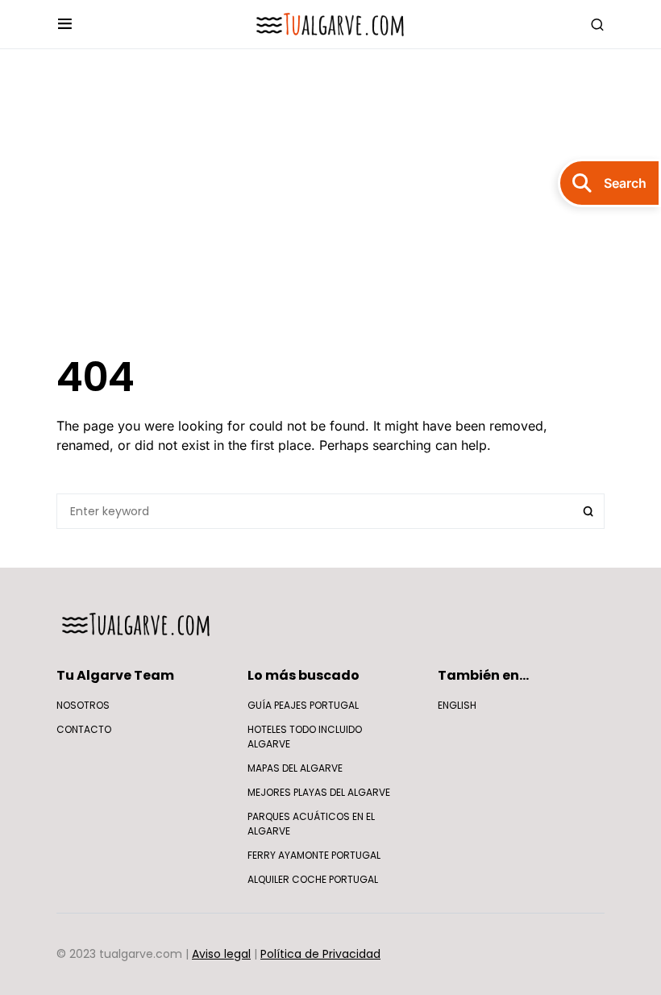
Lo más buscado (303, 675)
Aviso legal (221, 954)
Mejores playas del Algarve (318, 792)
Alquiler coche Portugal (312, 879)
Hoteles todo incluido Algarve (304, 736)
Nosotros (83, 705)
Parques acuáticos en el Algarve (311, 824)
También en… (483, 675)
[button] (64, 24)
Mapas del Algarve (295, 768)
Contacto (83, 729)
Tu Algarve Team (115, 675)
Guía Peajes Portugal (303, 705)
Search (588, 511)
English (457, 705)
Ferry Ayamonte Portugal (313, 855)
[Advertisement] (330, 201)
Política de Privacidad (320, 954)
